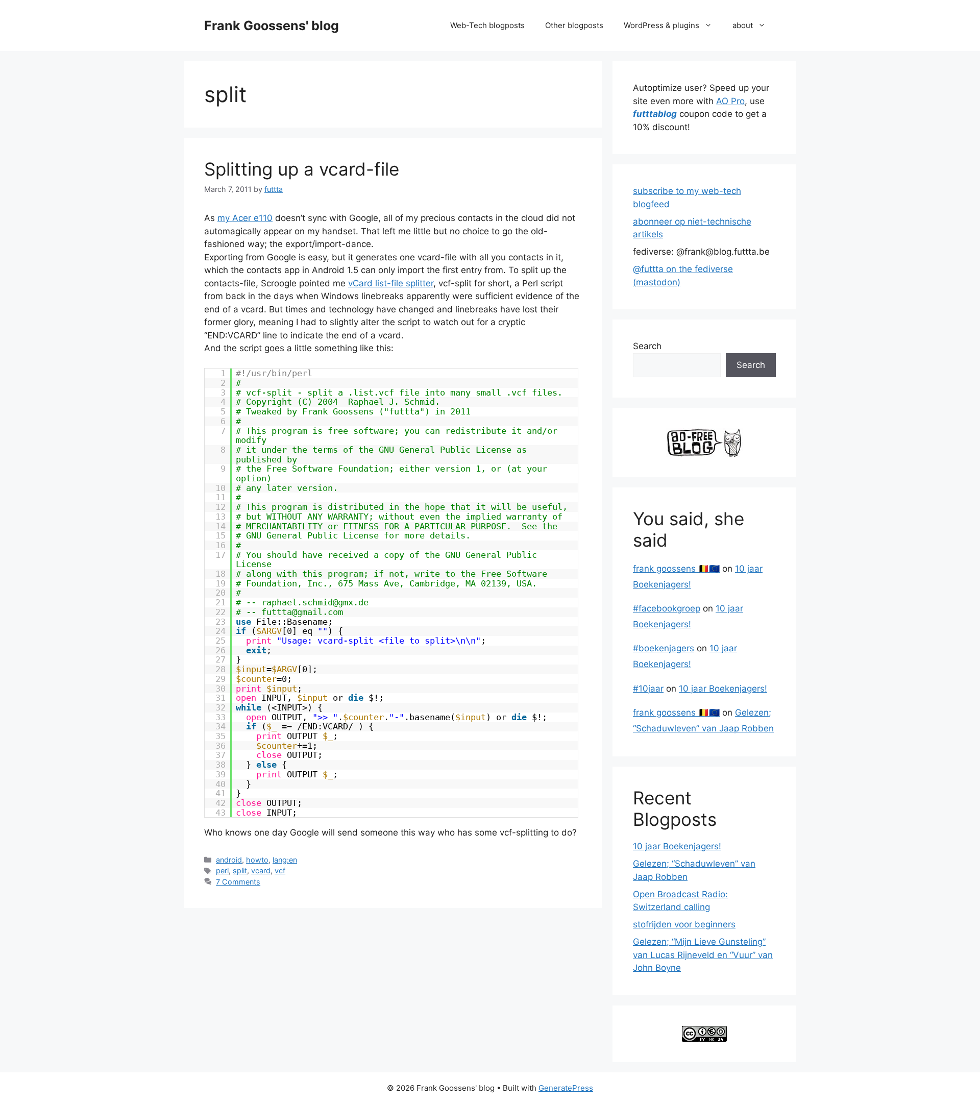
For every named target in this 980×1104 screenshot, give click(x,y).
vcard (261, 870)
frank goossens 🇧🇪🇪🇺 (676, 568)
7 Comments (238, 881)
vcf (280, 870)
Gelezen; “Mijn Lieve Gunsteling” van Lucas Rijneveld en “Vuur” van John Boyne (703, 955)
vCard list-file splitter (390, 283)
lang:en (285, 859)
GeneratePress (565, 1088)
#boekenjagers (663, 648)
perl (222, 870)
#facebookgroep (666, 608)
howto (257, 859)
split (240, 870)
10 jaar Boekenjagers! (723, 688)
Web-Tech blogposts (487, 25)
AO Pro (730, 101)
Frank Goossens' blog (271, 25)
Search (647, 346)
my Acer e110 (245, 218)
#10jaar (648, 688)
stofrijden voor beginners (684, 924)
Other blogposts (574, 25)
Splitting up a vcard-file (301, 169)
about (742, 25)
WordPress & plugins (661, 25)
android (229, 859)
